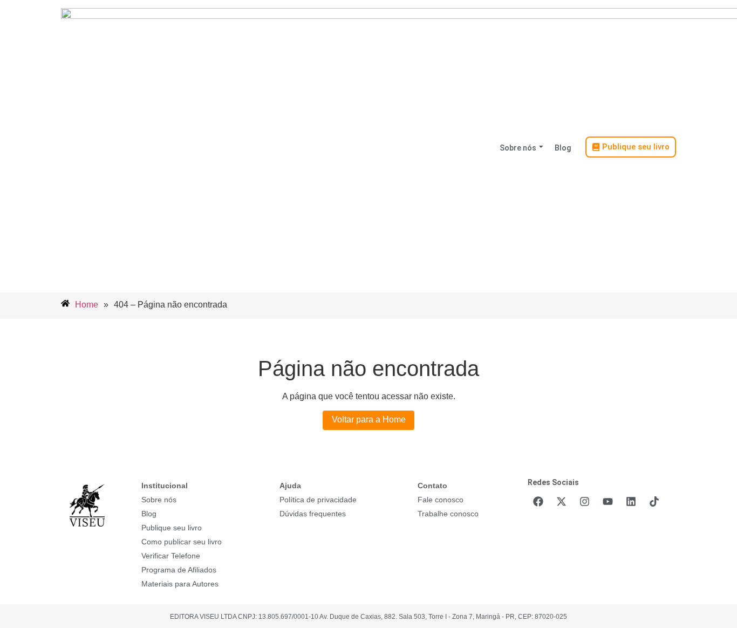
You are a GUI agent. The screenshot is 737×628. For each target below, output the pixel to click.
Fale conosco (440, 499)
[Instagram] (584, 501)
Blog (563, 148)
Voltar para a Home (369, 419)
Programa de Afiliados (178, 569)
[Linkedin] (630, 501)
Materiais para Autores (180, 583)
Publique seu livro (171, 527)
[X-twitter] (561, 501)
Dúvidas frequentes (312, 513)
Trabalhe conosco (448, 513)
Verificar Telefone (170, 555)
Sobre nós (518, 148)
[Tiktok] (654, 501)
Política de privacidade (318, 499)
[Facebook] (538, 501)
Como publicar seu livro (181, 541)
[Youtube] (607, 501)
